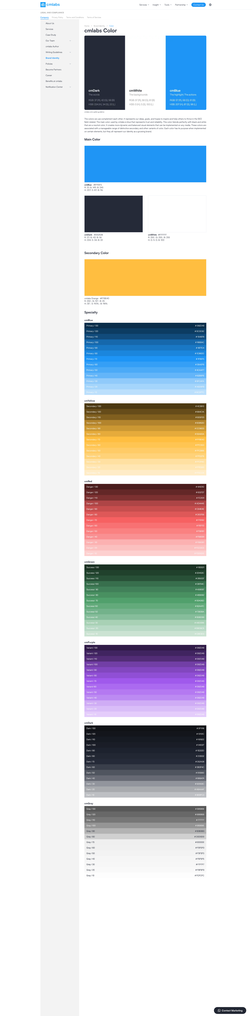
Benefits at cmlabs (54, 81)
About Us (50, 23)
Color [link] (111, 26)
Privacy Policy (57, 17)
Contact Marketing (232, 1010)
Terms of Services (94, 17)
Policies (49, 63)
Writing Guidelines (54, 52)
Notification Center (54, 87)
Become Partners (53, 69)
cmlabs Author (52, 46)
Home (86, 26)
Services (49, 29)
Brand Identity (52, 58)
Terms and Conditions (75, 17)
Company (44, 17)
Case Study (51, 35)
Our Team (50, 40)
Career (49, 75)
